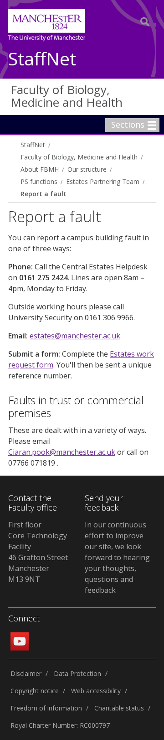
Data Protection (77, 673)
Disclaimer (25, 673)
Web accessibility (96, 690)
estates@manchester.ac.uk (75, 336)
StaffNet (42, 59)
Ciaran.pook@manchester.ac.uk (61, 452)
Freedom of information (46, 708)
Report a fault (43, 193)
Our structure (87, 169)
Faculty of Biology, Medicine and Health (66, 96)
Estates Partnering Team (102, 181)
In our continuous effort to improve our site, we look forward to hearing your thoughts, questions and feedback (117, 557)
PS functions (38, 181)
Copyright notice (34, 690)
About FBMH (39, 169)
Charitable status (119, 708)
